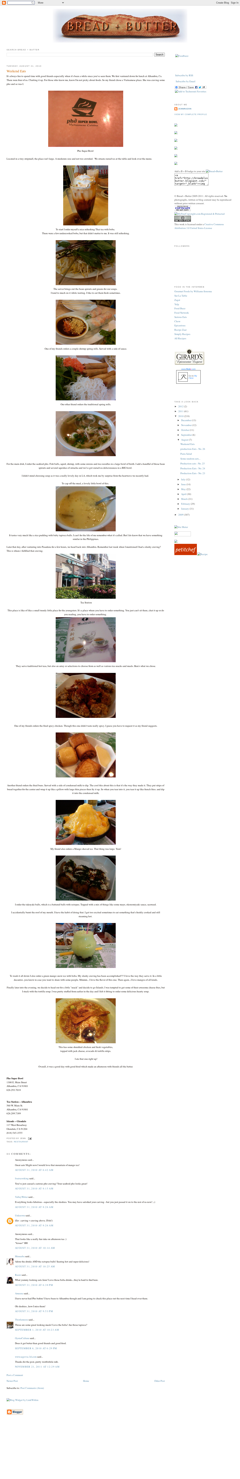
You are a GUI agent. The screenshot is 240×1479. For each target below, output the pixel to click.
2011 (181, 411)
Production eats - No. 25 (192, 463)
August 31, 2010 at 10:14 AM (35, 1248)
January (185, 508)
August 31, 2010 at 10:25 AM (35, 1266)
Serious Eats (180, 317)
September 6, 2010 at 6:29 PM (36, 1348)
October (185, 430)
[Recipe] (202, 554)
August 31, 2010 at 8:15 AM (34, 1188)
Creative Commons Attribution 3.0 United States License (199, 226)
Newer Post (12, 1381)
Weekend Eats (16, 71)
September (186, 434)
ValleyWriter (21, 1197)
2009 (181, 514)
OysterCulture (22, 1338)
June (183, 484)
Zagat (177, 300)
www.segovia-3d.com (26, 1356)
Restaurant (21, 1142)
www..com (188, 369)
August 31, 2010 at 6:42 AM (34, 1170)
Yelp (176, 304)
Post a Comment (15, 1375)
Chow (177, 321)
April (184, 494)
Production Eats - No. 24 (192, 468)
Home (86, 1381)
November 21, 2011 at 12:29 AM (37, 1366)
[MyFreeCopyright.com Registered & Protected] (199, 213)
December (186, 420)
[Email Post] (29, 1138)
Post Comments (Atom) (32, 1388)
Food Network (181, 312)
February (186, 503)
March (184, 499)
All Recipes (180, 338)
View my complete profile (190, 114)
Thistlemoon (21, 1319)
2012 (181, 406)
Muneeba (20, 1256)
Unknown (20, 1215)
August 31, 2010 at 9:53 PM (34, 1311)
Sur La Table (180, 295)
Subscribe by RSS (184, 75)
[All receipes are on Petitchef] (185, 554)
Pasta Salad (186, 453)
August (185, 439)
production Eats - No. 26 (192, 449)
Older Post (159, 1381)
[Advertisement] (120, 1452)
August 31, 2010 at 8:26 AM (34, 1207)
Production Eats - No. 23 (192, 473)
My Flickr (193, 377)
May (183, 489)
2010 (181, 416)
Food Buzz (179, 308)
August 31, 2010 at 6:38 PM (34, 1285)
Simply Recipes (182, 334)
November (186, 425)
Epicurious (179, 325)
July (183, 479)
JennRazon (184, 109)
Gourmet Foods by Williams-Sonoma (193, 291)
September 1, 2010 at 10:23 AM (37, 1329)
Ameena (19, 1293)
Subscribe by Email (185, 81)
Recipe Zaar (180, 329)
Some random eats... (190, 458)
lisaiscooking (22, 1178)
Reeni (18, 1274)
